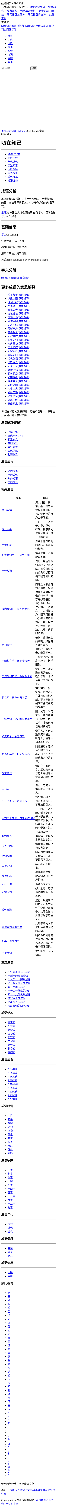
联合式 (11, 1048)
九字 (10, 1207)
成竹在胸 (7, 909)
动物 (10, 1127)
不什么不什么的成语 (19, 972)
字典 (10, 39)
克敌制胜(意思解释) (18, 336)
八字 (10, 1177)
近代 (13, 161)
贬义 (10, 1256)
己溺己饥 (13, 432)
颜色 (10, 1134)
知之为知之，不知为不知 (16, 555)
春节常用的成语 (16, 987)
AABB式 (12, 1099)
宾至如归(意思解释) (18, 340)
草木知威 (7, 545)
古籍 (10, 58)
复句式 (11, 1045)
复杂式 (11, 1030)
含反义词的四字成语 (19, 1005)
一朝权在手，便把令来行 (16, 660)
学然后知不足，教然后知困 (17, 719)
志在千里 (7, 884)
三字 (10, 1181)
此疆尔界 (13, 454)
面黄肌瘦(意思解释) (18, 373)
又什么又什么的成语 (19, 983)
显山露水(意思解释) (18, 403)
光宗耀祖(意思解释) (18, 377)
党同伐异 (13, 443)
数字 (10, 1123)
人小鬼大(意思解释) (18, 388)
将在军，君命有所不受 (14, 697)
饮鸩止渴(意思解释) (18, 317)
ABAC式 (12, 1091)
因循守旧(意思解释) (18, 355)
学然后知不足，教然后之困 (17, 676)
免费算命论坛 (27, 11)
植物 (10, 1130)
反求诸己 (7, 773)
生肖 (10, 1115)
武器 (10, 1153)
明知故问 (7, 856)
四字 (13, 165)
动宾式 (14, 154)
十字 (10, 1170)
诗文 (27, 1490)
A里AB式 (13, 1084)
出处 (3, 212)
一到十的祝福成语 (18, 975)
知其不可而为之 (10, 941)
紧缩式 (11, 1052)
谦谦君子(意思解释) (18, 381)
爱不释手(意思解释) (18, 295)
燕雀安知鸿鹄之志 (12, 927)
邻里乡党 (13, 439)
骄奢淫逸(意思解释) (18, 370)
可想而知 (7, 892)
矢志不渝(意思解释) (18, 325)
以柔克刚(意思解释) (18, 298)
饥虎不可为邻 (15, 435)
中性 (13, 158)
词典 (10, 43)
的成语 (13, 471)
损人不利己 (8, 846)
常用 (10, 1276)
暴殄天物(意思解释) (18, 392)
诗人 (17, 1490)
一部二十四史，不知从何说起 (18, 818)
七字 (10, 1173)
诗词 (10, 54)
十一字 (11, 1196)
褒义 (10, 1252)
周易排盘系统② (37, 14)
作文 (3, 1494)
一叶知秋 (7, 570)
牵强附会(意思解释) (18, 306)
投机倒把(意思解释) (18, 358)
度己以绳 (7, 510)
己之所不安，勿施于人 (14, 801)
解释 (13, 169)
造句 (13, 180)
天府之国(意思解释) (18, 385)
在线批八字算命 (36, 7)
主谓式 (11, 1041)
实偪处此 (13, 450)
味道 (10, 1142)
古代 (10, 1224)
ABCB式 (12, 1088)
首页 (10, 36)
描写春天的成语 (16, 998)
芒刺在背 (7, 645)
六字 (10, 1200)
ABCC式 (12, 1073)
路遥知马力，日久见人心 (16, 754)
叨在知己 (21, 131)
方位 (10, 1138)
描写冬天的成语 (16, 1002)
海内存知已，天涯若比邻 (16, 609)
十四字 (11, 1188)
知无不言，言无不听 (13, 736)
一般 (10, 1272)
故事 (13, 173)
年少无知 (7, 866)
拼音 (3, 234)
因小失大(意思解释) (18, 310)
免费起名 (12, 11)
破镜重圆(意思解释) (18, 321)
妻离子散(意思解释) (18, 400)
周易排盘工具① (16, 14)
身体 (10, 1149)
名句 (10, 51)
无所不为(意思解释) (18, 328)
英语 (10, 62)
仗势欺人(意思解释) (18, 362)
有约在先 (7, 836)
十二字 (11, 1203)
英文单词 (50, 1490)
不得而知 (7, 953)
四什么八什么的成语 (19, 994)
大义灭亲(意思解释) (18, 366)
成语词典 (11, 131)
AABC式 (12, 1095)
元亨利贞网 (12, 1504)
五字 (10, 1192)
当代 (10, 1231)
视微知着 (7, 876)
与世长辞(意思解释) (18, 347)
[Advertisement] (28, 99)
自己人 (5, 789)
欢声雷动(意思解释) (18, 343)
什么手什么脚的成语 (19, 979)
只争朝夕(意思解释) (18, 332)
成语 (10, 47)
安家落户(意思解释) (18, 351)
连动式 (11, 1033)
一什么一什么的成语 (19, 990)
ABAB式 (12, 1069)
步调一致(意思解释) (18, 302)
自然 (10, 1145)
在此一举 (7, 529)
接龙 (13, 176)
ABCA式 (12, 1076)
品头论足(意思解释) (18, 396)
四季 (10, 1119)
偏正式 (11, 1022)
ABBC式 (12, 1080)
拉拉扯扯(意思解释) (18, 313)
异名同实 (13, 447)
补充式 (11, 1026)
